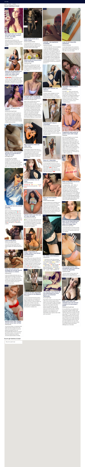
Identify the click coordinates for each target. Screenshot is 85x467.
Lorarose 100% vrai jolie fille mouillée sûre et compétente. (32, 97)
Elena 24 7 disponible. (49, 160)
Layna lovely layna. (10, 240)
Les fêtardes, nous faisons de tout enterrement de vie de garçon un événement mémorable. (51, 294)
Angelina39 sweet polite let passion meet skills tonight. (70, 133)
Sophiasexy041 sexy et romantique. (50, 123)
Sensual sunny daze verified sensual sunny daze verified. (13, 322)
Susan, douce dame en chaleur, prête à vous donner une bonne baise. (32, 253)
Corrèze (14, 4)
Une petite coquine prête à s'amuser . (70, 87)
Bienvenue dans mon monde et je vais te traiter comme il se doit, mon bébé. (13, 35)
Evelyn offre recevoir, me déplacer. (50, 89)
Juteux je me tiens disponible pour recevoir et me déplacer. (32, 293)
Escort (6, 4)
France (9, 4)
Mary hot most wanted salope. (49, 198)
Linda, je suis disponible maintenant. (69, 42)
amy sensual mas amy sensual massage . (13, 206)
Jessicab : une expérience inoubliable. (50, 42)
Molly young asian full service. (71, 181)
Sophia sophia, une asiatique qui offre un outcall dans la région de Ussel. (13, 153)
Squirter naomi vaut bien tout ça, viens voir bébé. (32, 215)
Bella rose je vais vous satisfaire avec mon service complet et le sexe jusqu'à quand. (70, 303)
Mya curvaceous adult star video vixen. (31, 145)
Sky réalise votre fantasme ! (51, 256)
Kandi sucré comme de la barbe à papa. (31, 39)
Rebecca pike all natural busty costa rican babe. (32, 60)
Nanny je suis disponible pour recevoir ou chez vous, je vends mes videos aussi (13, 73)
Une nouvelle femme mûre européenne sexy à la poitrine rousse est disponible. (70, 268)
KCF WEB (6, 1)
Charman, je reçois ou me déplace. (12, 108)
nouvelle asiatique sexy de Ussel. (31, 180)
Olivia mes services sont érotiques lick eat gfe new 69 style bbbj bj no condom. (13, 270)
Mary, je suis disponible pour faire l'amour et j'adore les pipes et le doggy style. (70, 223)
